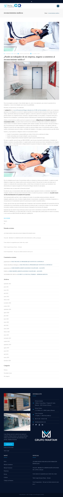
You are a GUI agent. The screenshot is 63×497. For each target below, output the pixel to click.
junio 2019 (6, 351)
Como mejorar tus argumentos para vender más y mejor (16, 242)
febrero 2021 (6, 299)
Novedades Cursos (8, 373)
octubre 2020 (7, 306)
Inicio (5, 461)
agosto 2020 (6, 312)
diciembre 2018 (7, 360)
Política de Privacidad (8, 447)
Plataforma (6, 471)
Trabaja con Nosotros (8, 480)
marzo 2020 (6, 328)
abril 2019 (6, 354)
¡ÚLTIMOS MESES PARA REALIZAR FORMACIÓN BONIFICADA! (19, 233)
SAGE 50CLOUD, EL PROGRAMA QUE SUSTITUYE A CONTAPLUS (27, 261)
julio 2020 (6, 315)
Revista (5, 474)
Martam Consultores (8, 464)
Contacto (9, 444)
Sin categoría (7, 376)
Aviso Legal (6, 450)
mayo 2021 (6, 290)
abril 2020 (6, 325)
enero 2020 (6, 335)
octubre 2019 (7, 341)
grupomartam (27, 53)
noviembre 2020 (7, 303)
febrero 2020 (6, 331)
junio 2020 (6, 319)
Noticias (15, 53)
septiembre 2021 (7, 283)
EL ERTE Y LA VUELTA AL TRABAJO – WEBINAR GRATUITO (33, 274)
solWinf (42, 494)
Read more (7, 218)
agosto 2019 (6, 347)
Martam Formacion (8, 467)
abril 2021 (6, 293)
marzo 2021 (6, 296)
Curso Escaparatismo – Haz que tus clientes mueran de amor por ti (18, 251)
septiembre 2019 (7, 344)
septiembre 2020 (7, 309)
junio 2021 (6, 286)
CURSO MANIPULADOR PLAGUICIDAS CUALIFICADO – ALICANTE (28, 268)
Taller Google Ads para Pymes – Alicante (13, 247)
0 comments (8, 53)
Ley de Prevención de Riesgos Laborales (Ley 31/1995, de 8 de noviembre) (30, 110)
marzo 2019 (6, 357)
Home (46, 13)
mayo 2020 (6, 322)
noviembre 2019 (7, 338)
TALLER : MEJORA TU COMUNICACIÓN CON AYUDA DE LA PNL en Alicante (22, 237)
